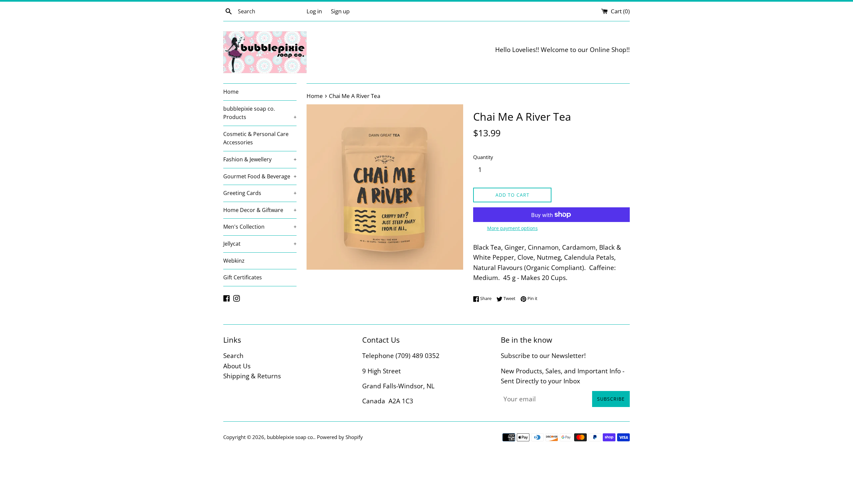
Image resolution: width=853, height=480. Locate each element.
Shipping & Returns (252, 376)
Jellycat (260, 243)
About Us (237, 366)
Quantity (483, 157)
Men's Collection (260, 226)
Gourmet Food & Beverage (260, 176)
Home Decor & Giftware (260, 210)
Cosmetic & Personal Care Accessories (256, 138)
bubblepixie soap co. (290, 437)
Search (233, 355)
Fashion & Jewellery (260, 159)
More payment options (512, 228)
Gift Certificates (242, 277)
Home (231, 91)
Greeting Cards (260, 193)
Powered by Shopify (340, 437)
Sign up (340, 11)
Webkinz (234, 260)
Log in (314, 11)
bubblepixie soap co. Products (260, 113)
